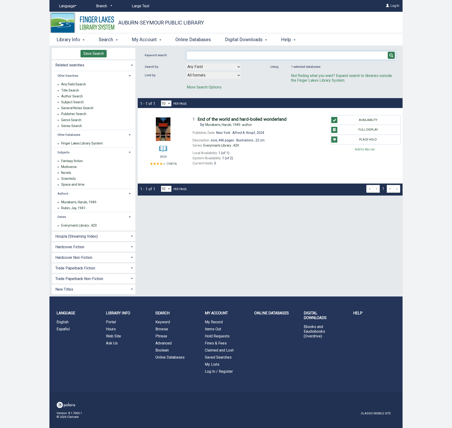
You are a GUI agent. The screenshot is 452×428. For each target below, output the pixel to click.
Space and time (73, 185)
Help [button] (286, 39)
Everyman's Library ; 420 (79, 226)
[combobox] (213, 67)
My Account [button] (145, 39)
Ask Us (112, 343)
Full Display (368, 129)
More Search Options (204, 87)
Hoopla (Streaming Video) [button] (76, 236)
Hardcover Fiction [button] (69, 247)
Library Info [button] (68, 39)
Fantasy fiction (72, 161)
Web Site (113, 336)
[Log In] (387, 6)
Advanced (163, 343)
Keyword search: (156, 55)
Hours (111, 329)
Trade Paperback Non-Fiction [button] (79, 278)
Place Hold (368, 139)
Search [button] (106, 39)
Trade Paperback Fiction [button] (75, 268)
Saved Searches (218, 357)
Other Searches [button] (67, 75)
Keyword (162, 322)
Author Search (72, 96)
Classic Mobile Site (376, 413)
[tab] (93, 64)
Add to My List (365, 149)
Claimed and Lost (219, 350)
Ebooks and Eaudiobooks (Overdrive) (314, 331)
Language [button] (65, 313)
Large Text (140, 6)
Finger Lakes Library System (82, 143)
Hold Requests (217, 336)
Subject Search (72, 102)
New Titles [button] (64, 289)
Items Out (213, 329)
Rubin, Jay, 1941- (73, 208)
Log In (395, 6)
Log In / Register (219, 371)
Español (63, 329)
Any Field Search (73, 84)
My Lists (212, 364)
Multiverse (69, 167)
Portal (111, 322)
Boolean (162, 350)
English (62, 322)
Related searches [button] (69, 65)
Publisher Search (73, 114)
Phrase (161, 336)
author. (228, 125)
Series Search (71, 126)
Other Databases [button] (68, 134)
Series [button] (61, 217)
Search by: (152, 66)
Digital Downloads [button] (244, 39)
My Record (214, 322)
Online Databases (193, 39)
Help (358, 313)
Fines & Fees (216, 343)
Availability (368, 120)
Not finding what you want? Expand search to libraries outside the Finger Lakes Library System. (341, 78)
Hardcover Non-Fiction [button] (73, 257)
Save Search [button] (93, 53)
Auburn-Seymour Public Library (161, 23)
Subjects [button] (63, 152)
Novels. (66, 173)
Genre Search (71, 120)
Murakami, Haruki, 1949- (79, 202)
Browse (161, 329)
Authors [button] (62, 193)
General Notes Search (77, 108)
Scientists (68, 179)
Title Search (70, 90)
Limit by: (151, 75)
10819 (172, 163)
